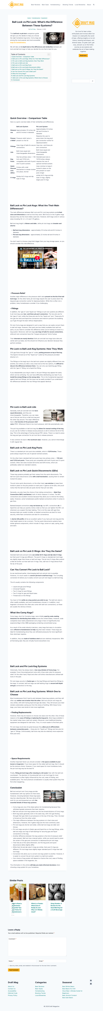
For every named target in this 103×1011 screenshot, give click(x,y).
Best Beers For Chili (68, 989)
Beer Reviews (35, 5)
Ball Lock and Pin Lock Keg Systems (24, 75)
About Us (11, 986)
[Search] (92, 81)
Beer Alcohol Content (69, 995)
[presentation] (18, 892)
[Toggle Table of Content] (48, 54)
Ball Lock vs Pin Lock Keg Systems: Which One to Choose (30, 78)
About (89, 5)
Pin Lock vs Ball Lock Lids (20, 63)
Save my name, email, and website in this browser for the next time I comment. (33, 965)
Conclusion (16, 80)
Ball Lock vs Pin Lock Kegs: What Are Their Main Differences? (31, 58)
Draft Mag (33, 29)
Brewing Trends (68, 5)
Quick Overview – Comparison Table (23, 56)
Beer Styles (39, 989)
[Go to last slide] (12, 900)
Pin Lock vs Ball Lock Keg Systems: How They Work (28, 61)
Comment (12, 939)
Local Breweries (80, 5)
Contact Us (11, 989)
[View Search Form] (93, 4)
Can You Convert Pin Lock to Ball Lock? (24, 71)
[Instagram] (90, 983)
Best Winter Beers (68, 986)
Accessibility (12, 991)
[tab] (13, 906)
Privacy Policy (12, 995)
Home (29, 18)
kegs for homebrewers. (18, 42)
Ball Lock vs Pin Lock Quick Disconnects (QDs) (26, 67)
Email (41, 961)
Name (11, 961)
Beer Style (45, 5)
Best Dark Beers (67, 997)
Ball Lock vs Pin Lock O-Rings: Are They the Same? (27, 69)
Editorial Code (12, 993)
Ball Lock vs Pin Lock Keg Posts (21, 65)
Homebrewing (36, 18)
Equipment (44, 18)
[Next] (63, 900)
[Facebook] (90, 980)
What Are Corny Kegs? (19, 73)
